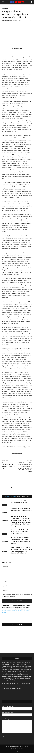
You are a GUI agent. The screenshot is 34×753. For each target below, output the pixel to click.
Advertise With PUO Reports (16, 746)
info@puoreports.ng (15, 688)
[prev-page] (3, 557)
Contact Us (13, 748)
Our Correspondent (7, 20)
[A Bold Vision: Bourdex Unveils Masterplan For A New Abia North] (6, 510)
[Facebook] (7, 51)
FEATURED (4, 504)
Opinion (26, 746)
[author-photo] (17, 485)
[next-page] (5, 557)
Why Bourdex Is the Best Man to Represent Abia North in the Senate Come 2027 (21, 531)
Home (3, 6)
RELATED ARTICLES (10, 496)
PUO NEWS (4, 512)
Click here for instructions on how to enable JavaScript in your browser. (16, 610)
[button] (2, 2)
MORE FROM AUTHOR (23, 496)
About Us (7, 746)
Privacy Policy (20, 748)
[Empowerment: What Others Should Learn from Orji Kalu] (6, 503)
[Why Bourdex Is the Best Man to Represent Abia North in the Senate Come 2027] (6, 532)
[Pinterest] (20, 51)
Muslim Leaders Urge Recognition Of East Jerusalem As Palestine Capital (8, 465)
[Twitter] (14, 51)
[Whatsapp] (27, 51)
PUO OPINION (9, 6)
